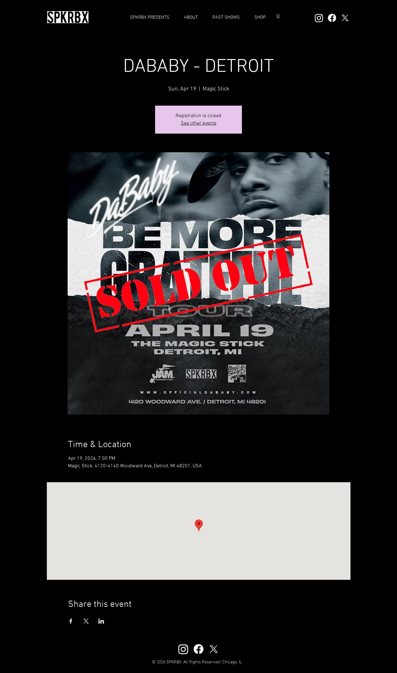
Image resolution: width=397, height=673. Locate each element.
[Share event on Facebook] (71, 621)
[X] (345, 17)
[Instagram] (319, 17)
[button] (226, 17)
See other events (198, 123)
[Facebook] (332, 17)
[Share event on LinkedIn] (101, 621)
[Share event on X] (86, 621)
